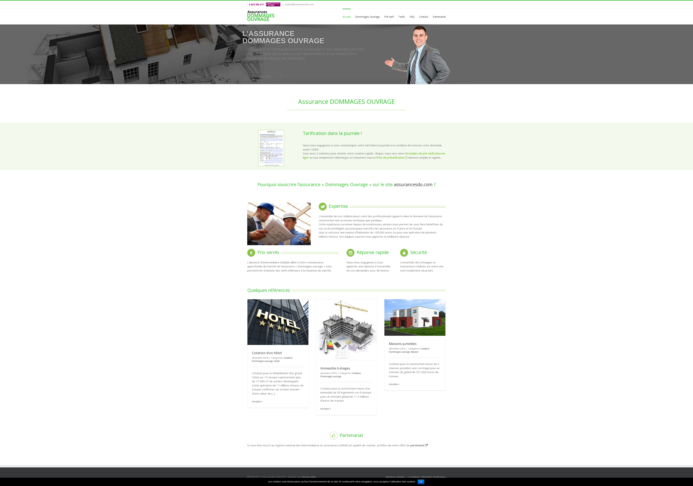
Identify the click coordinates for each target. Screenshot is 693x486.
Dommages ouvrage (262, 361)
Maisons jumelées (403, 343)
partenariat (417, 445)
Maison (414, 351)
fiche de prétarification (390, 157)
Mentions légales (395, 477)
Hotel (277, 361)
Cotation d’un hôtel (267, 353)
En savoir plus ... (263, 68)
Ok (421, 482)
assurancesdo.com (413, 184)
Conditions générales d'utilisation (427, 477)
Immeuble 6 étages (335, 368)
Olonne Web (309, 477)
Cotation (288, 357)
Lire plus (256, 401)
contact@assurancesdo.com (299, 4)
